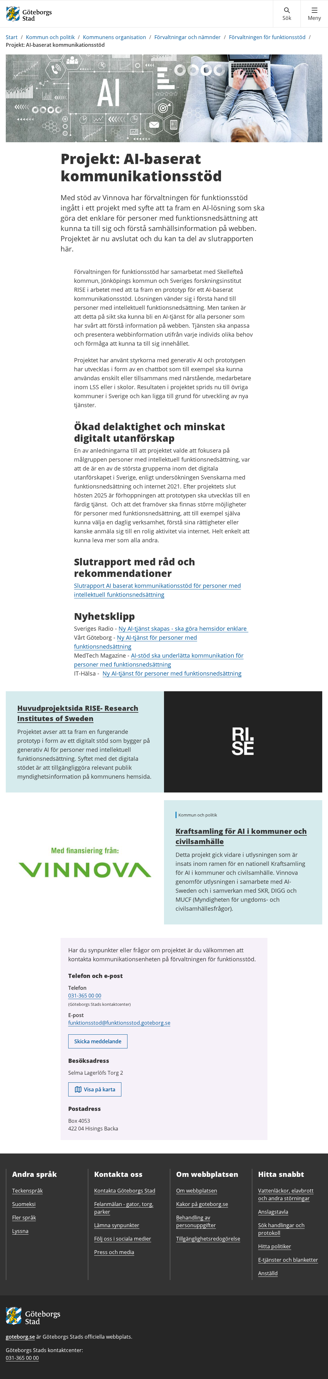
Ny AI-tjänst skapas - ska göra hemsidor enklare (183, 628)
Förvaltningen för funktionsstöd (267, 37)
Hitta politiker (274, 1246)
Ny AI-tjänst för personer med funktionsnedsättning (172, 673)
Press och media (114, 1252)
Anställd (268, 1273)
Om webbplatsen (196, 1190)
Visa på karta (99, 1089)
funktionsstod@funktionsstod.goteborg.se (119, 1022)
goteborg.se (20, 1336)
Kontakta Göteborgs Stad (124, 1190)
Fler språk (24, 1217)
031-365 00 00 (84, 995)
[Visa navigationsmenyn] (314, 14)
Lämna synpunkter (116, 1225)
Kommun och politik (50, 37)
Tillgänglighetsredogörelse (208, 1238)
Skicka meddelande (97, 1041)
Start (12, 37)
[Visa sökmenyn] (286, 14)
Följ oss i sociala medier (122, 1238)
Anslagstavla (273, 1211)
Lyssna (20, 1231)
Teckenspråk (27, 1190)
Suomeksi (24, 1204)
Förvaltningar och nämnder (187, 37)
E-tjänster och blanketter (288, 1259)
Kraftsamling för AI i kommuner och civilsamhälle (241, 836)
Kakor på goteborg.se (202, 1204)
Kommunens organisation (114, 37)
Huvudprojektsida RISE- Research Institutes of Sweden (77, 713)
